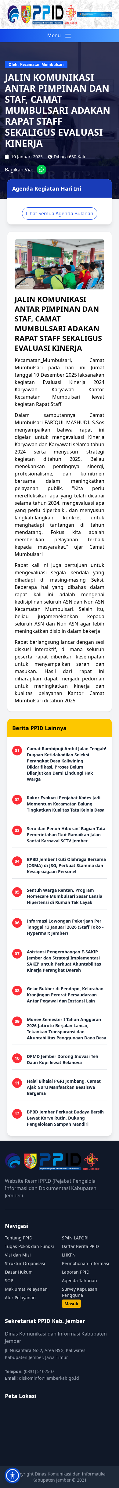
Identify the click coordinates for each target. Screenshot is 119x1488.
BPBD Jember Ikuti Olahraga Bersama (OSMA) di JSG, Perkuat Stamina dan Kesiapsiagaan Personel (66, 865)
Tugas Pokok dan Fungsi (29, 1246)
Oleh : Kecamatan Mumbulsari (36, 64)
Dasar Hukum (19, 1272)
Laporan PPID (75, 1272)
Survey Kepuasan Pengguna (79, 1292)
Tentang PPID (18, 1238)
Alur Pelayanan (20, 1297)
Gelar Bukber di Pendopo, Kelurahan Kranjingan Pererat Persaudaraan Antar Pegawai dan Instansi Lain (65, 995)
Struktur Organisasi (25, 1263)
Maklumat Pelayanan (26, 1289)
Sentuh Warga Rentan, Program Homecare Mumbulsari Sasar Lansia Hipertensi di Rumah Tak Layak (64, 896)
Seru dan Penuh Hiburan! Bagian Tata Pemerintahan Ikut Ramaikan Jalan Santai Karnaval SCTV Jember (66, 835)
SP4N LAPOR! (75, 1238)
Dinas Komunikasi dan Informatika (70, 1474)
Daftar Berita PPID (80, 1246)
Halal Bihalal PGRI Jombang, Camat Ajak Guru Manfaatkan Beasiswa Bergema (64, 1087)
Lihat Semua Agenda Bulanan (59, 213)
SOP (9, 1280)
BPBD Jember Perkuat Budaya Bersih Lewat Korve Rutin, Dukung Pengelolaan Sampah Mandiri (65, 1118)
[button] (12, 1475)
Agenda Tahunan (79, 1280)
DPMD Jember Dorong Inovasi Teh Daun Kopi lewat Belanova (62, 1059)
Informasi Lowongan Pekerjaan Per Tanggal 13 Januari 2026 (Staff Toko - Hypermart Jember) (65, 927)
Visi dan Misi (18, 1255)
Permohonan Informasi (85, 1263)
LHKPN (69, 1255)
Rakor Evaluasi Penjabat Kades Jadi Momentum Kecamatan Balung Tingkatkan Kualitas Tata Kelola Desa (65, 804)
